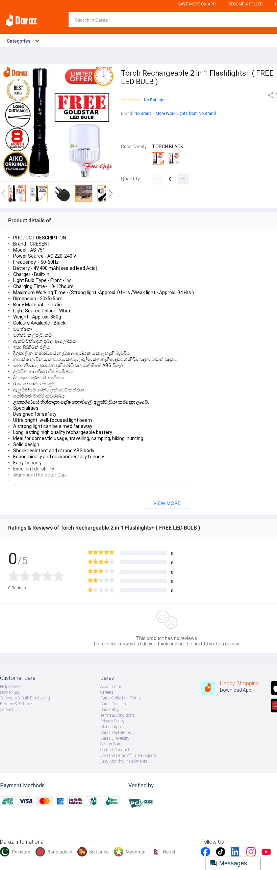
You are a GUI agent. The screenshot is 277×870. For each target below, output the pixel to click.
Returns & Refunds (16, 703)
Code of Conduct (114, 749)
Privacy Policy (112, 721)
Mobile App (110, 726)
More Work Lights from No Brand (186, 113)
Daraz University (114, 738)
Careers (106, 692)
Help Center (10, 686)
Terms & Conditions (117, 715)
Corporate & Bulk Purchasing (25, 698)
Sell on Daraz (111, 744)
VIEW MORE (167, 503)
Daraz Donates (113, 703)
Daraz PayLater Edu (117, 732)
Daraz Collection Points (120, 698)
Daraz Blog (109, 709)
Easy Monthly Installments (123, 761)
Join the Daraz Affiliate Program (128, 755)
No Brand (143, 113)
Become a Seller (245, 4)
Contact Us (9, 709)
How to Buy (10, 692)
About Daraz (111, 686)
